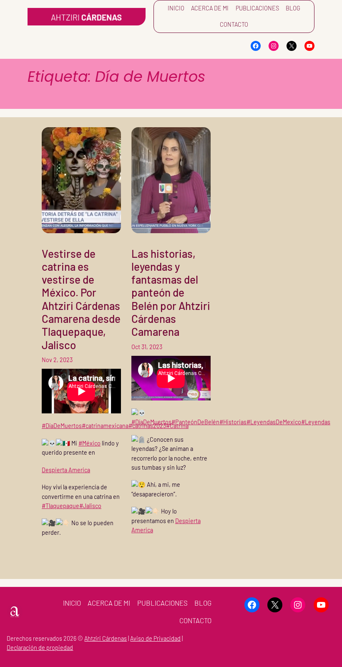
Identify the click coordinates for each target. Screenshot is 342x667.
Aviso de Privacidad (155, 638)
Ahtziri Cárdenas (105, 638)
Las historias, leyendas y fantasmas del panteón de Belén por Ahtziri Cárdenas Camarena (170, 292)
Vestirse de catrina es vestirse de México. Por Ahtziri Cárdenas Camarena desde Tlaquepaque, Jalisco (81, 299)
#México (89, 443)
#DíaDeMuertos (62, 425)
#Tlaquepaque (60, 505)
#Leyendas (315, 421)
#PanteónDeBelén (195, 421)
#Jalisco (90, 505)
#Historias (232, 421)
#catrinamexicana (105, 425)
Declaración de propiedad (40, 647)
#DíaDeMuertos (151, 421)
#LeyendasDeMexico (273, 421)
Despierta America (66, 469)
